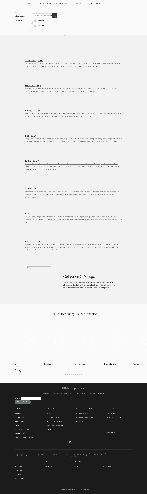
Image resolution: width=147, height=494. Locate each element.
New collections (62, 3)
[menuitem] (39, 21)
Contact (88, 3)
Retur (67, 455)
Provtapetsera (97, 455)
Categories (77, 3)
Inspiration (19, 421)
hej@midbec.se (113, 413)
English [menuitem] (41, 25)
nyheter (80, 455)
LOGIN (76, 466)
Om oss (50, 429)
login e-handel (82, 413)
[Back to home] (20, 17)
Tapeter (18, 413)
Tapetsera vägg (21, 433)
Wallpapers (31, 3)
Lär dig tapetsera (22, 429)
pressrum (111, 433)
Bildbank (80, 421)
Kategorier (19, 417)
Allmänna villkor (54, 421)
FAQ (48, 413)
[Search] (54, 15)
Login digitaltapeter (84, 417)
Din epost (18, 398)
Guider (54, 455)
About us (49, 466)
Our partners (20, 474)
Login (97, 3)
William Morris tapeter (24, 437)
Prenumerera (22, 402)
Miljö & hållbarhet (55, 425)
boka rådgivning (114, 417)
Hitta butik (19, 425)
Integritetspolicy (54, 417)
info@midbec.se (108, 466)
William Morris (46, 3)
